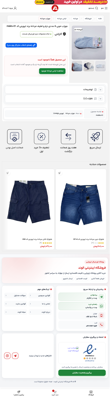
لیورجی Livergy (58, 113)
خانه (100, 18)
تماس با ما (46, 304)
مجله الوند (22, 312)
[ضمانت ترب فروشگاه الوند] (72, 353)
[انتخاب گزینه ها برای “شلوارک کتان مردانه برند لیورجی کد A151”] (7, 173)
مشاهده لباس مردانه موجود (52, 71)
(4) (41, 243)
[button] (103, 43)
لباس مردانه (61, 18)
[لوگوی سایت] (54, 8)
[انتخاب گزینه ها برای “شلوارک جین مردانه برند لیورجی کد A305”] (59, 173)
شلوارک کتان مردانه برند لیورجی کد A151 (37, 239)
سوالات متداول (20, 295)
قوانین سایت (21, 304)
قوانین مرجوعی (44, 295)
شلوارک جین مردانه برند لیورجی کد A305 (88, 239)
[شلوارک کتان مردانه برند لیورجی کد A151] (29, 202)
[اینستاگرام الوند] (7, 356)
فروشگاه (88, 18)
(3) (92, 243)
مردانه (75, 18)
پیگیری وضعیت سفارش (82, 372)
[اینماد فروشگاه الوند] (89, 353)
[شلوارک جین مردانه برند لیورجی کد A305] (81, 202)
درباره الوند (46, 312)
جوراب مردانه (45, 18)
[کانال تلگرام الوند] (15, 356)
